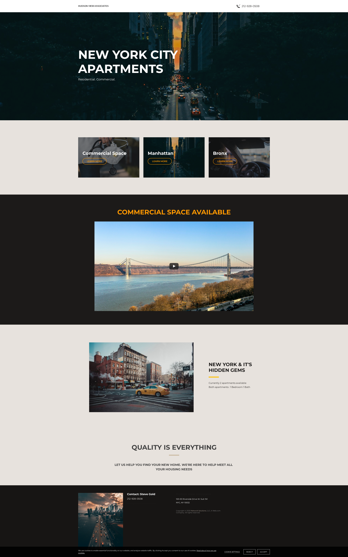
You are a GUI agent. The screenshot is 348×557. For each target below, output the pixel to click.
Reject (249, 552)
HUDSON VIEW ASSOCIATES (93, 6)
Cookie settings (232, 552)
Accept (263, 552)
